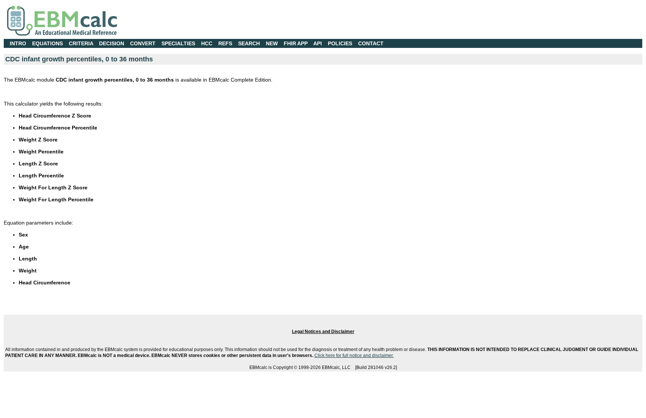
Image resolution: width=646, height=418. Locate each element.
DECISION (111, 43)
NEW (272, 43)
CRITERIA (81, 43)
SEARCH (249, 43)
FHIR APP (296, 43)
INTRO (18, 43)
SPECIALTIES (178, 43)
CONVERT (143, 43)
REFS (225, 43)
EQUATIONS (47, 43)
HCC (206, 43)
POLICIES (340, 43)
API (317, 43)
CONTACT (371, 43)
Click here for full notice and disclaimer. (354, 355)
